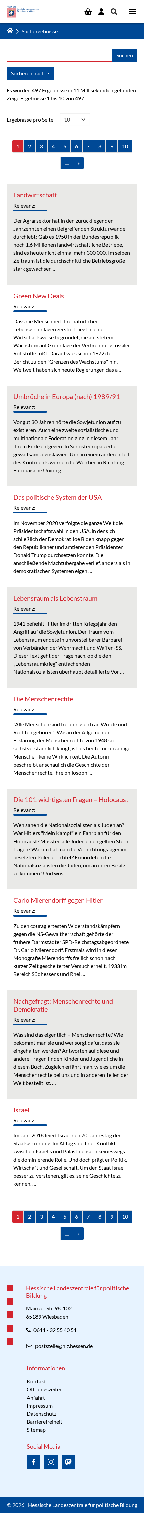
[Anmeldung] (101, 11)
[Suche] (114, 11)
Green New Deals (38, 296)
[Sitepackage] (23, 12)
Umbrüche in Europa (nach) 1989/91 (66, 396)
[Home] (10, 30)
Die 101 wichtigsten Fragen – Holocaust (70, 799)
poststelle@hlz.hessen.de (64, 1346)
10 (125, 146)
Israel (21, 1110)
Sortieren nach (28, 73)
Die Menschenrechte (43, 699)
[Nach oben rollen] (72, 1266)
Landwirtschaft (35, 195)
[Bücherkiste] (88, 11)
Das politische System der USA (57, 497)
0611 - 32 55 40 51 (55, 1330)
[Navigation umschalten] (132, 11)
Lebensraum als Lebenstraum (55, 598)
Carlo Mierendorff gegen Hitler (58, 900)
